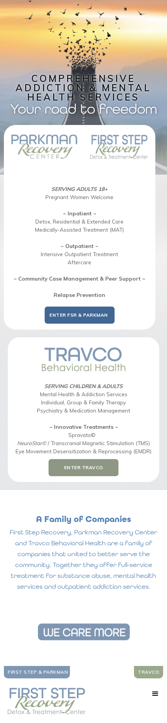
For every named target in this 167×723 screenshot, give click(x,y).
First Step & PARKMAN (38, 672)
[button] (155, 694)
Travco (148, 672)
